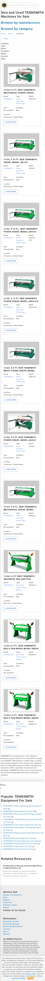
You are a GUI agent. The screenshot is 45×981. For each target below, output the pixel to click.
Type (20, 99)
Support (6, 900)
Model (32, 97)
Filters (6, 38)
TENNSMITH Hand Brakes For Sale (18, 811)
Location (13, 116)
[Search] (35, 5)
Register (6, 934)
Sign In (6, 931)
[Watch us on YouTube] (13, 913)
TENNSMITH (8, 99)
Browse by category (17, 28)
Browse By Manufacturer (13, 926)
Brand (8, 97)
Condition (19, 109)
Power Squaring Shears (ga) (20, 101)
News (5, 897)
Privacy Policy (31, 974)
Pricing (6, 907)
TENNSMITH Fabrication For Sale (17, 846)
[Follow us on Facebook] (5, 913)
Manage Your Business (12, 895)
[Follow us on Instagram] (9, 913)
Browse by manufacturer (20, 22)
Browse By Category (11, 924)
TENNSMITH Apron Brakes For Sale (18, 838)
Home (3, 33)
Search (10, 33)
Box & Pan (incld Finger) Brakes (21, 587)
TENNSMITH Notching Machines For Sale (20, 841)
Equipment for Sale (11, 921)
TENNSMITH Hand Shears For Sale (18, 849)
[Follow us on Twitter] (17, 913)
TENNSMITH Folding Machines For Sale (20, 844)
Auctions (6, 929)
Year (9, 109)
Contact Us (7, 902)
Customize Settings (18, 978)
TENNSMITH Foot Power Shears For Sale (20, 825)
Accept (31, 978)
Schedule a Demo (10, 905)
